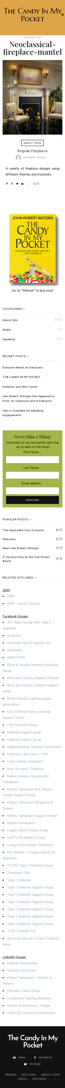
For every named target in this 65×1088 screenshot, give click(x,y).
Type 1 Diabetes (19, 880)
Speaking (9, 339)
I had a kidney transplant (25, 761)
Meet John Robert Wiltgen (21, 548)
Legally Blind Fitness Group (27, 830)
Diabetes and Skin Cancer (20, 387)
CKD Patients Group (22, 725)
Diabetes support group (24, 732)
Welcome (9, 539)
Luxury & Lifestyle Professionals (31, 1013)
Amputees (14, 650)
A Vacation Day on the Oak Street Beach (26, 559)
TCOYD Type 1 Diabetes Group (30, 865)
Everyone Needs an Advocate (22, 367)
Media (7, 330)
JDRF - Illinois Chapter (23, 603)
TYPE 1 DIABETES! (21, 931)
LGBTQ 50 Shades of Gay (26, 837)
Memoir (11, 1074)
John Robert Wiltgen (34, 157)
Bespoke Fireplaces (32, 150)
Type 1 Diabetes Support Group (30, 887)
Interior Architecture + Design (28, 1005)
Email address (31, 483)
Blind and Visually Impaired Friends (32, 678)
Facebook (45, 1057)
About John (32, 143)
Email (22, 1057)
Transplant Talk (18, 872)
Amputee (14, 635)
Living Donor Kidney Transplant (30, 845)
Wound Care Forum (21, 970)
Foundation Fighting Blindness (29, 998)
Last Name (31, 468)
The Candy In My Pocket (33, 14)
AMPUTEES (16, 657)
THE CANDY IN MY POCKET (21, 377)
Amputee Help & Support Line (29, 643)
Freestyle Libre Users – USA (27, 754)
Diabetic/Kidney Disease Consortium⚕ (34, 747)
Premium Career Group (23, 991)
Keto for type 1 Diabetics (25, 769)
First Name (31, 452)
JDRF (11, 596)
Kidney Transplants (21, 823)
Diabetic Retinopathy (22, 963)
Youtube (35, 1064)
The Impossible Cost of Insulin (23, 530)
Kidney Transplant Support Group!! (32, 816)
